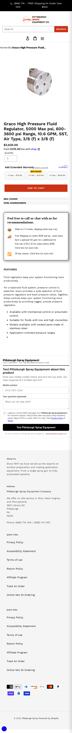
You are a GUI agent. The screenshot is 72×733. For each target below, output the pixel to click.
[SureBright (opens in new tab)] (63, 166)
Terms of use (14, 559)
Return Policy (15, 568)
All (9, 47)
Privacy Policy (15, 542)
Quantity (9, 153)
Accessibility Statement (21, 551)
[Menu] (42, 38)
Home (3, 47)
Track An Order (16, 586)
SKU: (10, 199)
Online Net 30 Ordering (21, 594)
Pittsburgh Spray (30, 718)
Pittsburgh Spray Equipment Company (29, 491)
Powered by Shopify (48, 718)
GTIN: (15, 203)
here (23, 248)
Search (61, 29)
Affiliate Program (17, 577)
